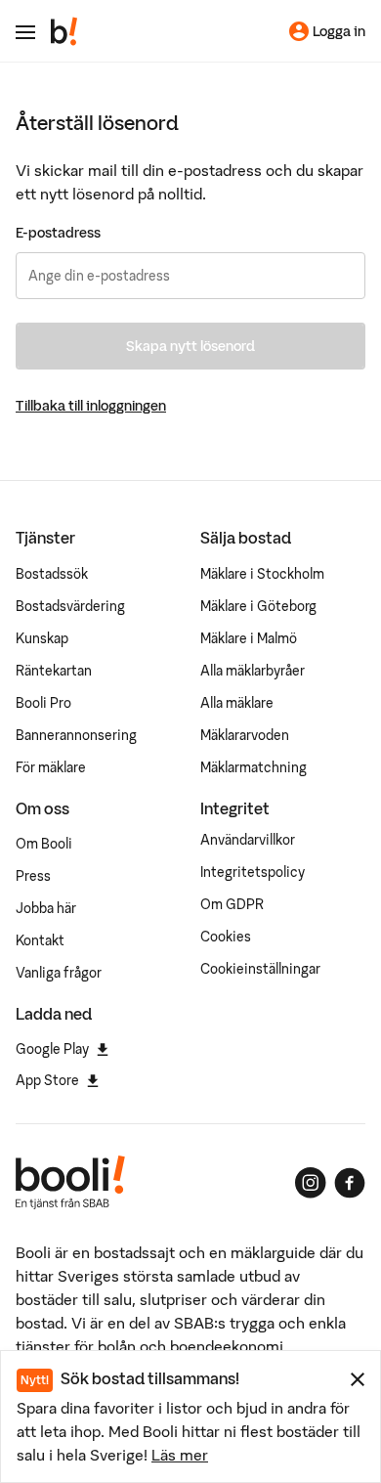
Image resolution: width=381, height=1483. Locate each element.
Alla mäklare (237, 703)
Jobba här (46, 908)
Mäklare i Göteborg (258, 606)
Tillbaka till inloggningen (91, 405)
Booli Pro (43, 703)
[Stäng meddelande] (357, 1379)
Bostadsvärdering (70, 606)
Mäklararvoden (244, 735)
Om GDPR (232, 904)
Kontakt (40, 940)
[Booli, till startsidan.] (64, 31)
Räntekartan (54, 670)
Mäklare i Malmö (248, 638)
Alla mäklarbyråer (252, 670)
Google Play (52, 1049)
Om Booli (44, 843)
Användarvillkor (247, 840)
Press (33, 876)
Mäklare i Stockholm (262, 574)
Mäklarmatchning (253, 767)
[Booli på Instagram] (310, 1183)
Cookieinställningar (260, 969)
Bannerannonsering (76, 735)
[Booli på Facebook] (349, 1183)
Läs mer (179, 1454)
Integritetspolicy (252, 872)
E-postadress (58, 232)
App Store (47, 1080)
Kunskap (42, 638)
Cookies (225, 936)
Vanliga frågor (59, 972)
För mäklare (51, 767)
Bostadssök (52, 574)
